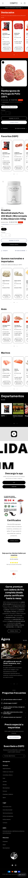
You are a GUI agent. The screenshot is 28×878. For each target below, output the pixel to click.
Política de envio (7, 819)
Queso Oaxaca (6, 280)
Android (14, 486)
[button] (2, 3)
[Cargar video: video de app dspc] (14, 434)
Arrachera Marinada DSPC (6, 34)
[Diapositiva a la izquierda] (10, 54)
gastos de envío (5, 224)
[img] (14, 557)
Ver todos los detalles (20, 128)
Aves (4, 778)
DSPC (3, 416)
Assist (4, 844)
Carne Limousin (18, 416)
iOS (14, 482)
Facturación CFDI (7, 806)
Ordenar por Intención (8, 771)
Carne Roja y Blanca (8, 775)
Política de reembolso (8, 816)
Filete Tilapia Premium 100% (6, 370)
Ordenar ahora (14, 540)
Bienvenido (5, 765)
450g (4, 229)
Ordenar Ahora (14, 631)
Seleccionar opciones (6, 48)
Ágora (4, 797)
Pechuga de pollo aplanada (17, 326)
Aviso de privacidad (7, 809)
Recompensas (6, 787)
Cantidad (3, 110)
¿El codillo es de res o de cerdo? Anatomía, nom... (12, 662)
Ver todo (3, 399)
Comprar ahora (14, 122)
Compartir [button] (5, 128)
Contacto (5, 822)
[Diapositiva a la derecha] (17, 54)
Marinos (5, 784)
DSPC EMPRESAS (14, 737)
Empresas (5, 841)
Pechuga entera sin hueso (6, 326)
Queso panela (17, 280)
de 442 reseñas (14, 559)
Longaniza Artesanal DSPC (18, 153)
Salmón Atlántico (16, 370)
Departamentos (6, 768)
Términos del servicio (8, 813)
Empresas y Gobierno (8, 794)
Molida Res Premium (17, 34)
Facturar (5, 791)
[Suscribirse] (23, 756)
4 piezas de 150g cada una (9, 107)
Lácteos (5, 781)
